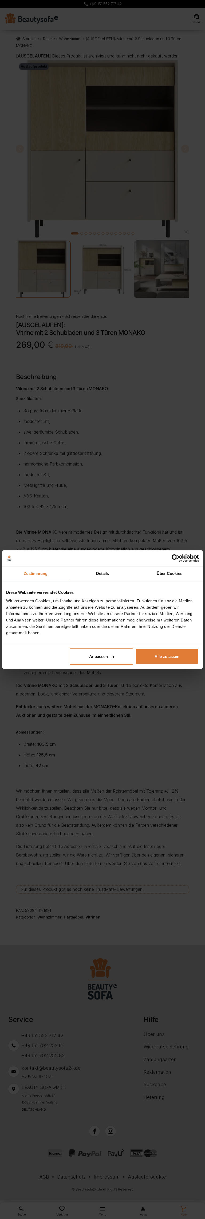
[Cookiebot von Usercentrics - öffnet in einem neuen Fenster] (175, 558)
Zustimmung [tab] (36, 573)
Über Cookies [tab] (169, 573)
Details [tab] (102, 573)
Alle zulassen (167, 656)
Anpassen (98, 656)
